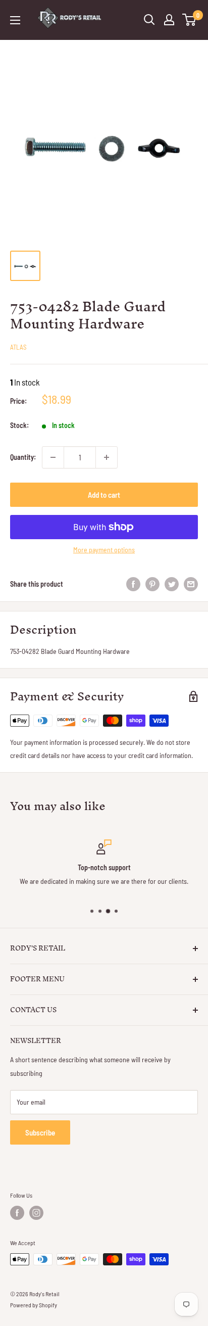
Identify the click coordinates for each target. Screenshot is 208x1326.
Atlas (18, 347)
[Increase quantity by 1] (106, 457)
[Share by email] (191, 584)
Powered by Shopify (33, 1304)
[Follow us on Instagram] (36, 1213)
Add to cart (104, 494)
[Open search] (149, 19)
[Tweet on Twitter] (172, 584)
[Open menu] (15, 20)
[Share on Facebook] (133, 584)
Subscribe (40, 1132)
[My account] (169, 19)
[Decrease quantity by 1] (53, 457)
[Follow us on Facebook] (17, 1213)
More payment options (104, 549)
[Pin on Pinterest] (152, 584)
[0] (189, 20)
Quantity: (23, 457)
